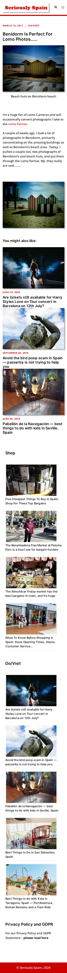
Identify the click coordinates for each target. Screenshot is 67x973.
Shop (10, 453)
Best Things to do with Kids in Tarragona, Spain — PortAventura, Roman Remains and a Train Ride (29, 903)
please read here (35, 938)
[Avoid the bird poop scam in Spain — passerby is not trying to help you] (33, 328)
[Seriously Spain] (26, 7)
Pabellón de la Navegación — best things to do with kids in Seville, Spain (32, 428)
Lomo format (17, 124)
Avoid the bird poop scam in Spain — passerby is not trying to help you (33, 362)
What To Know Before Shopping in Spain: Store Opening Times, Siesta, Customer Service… (30, 642)
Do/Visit (34, 25)
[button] (55, 7)
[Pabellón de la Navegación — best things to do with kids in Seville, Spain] (33, 391)
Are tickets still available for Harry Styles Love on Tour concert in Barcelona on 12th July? (32, 301)
